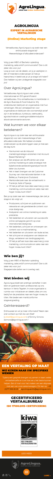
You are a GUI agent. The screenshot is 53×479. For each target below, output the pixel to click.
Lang (47, 475)
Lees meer (26, 453)
